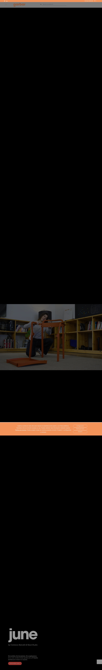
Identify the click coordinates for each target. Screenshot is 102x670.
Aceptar (80, 431)
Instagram (5, 1)
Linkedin (7, 1)
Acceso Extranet (89, 1)
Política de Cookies (20, 430)
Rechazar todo (80, 428)
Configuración (80, 426)
